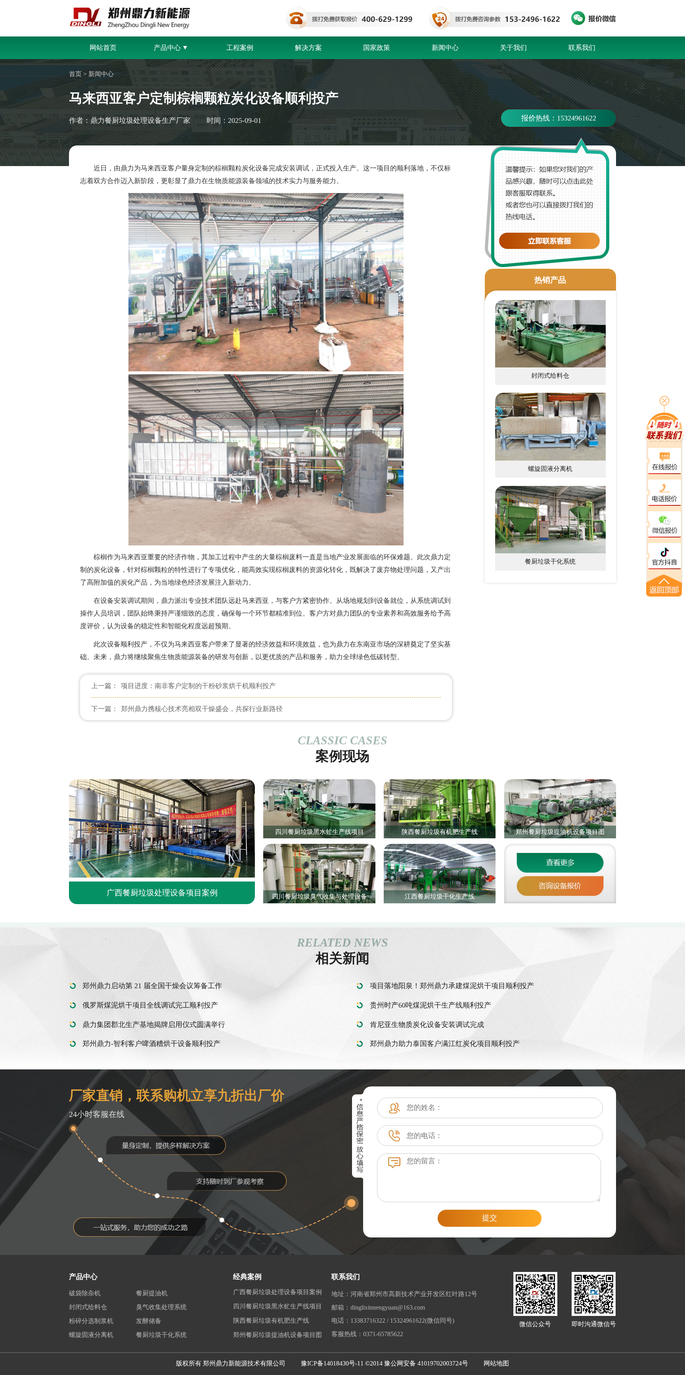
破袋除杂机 (85, 1293)
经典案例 (247, 1277)
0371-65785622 (383, 1334)
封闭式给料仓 (88, 1307)
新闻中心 (445, 48)
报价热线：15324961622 (558, 118)
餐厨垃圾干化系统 (161, 1334)
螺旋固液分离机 (91, 1334)
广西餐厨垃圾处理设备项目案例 (277, 1292)
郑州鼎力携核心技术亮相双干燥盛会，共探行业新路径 (202, 709)
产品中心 (167, 48)
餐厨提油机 (152, 1293)
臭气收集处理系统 (161, 1307)
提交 (489, 1218)
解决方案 (308, 48)
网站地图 (496, 1363)
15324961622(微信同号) (422, 1320)
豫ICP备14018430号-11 (332, 1363)
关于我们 (513, 48)
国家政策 (376, 48)
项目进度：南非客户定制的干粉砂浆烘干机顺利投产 (198, 686)
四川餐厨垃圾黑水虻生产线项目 (277, 1306)
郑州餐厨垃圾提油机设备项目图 (277, 1334)
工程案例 (239, 48)
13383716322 (367, 1320)
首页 (75, 74)
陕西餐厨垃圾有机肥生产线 (271, 1320)
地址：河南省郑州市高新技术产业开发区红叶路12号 (404, 1294)
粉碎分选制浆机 (91, 1321)
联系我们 (581, 48)
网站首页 (103, 48)
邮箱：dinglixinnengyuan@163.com (378, 1307)
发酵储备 (148, 1321)
